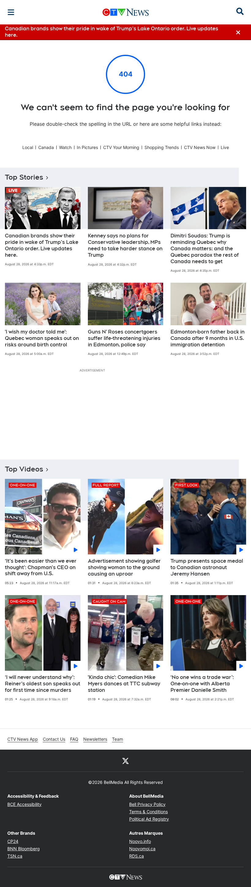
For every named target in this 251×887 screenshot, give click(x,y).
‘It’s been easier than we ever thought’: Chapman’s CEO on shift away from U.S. (41, 567)
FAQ (74, 739)
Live (225, 147)
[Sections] (11, 12)
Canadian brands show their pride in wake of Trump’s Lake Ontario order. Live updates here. (41, 245)
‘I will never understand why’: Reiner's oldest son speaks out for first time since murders (42, 683)
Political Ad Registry (149, 819)
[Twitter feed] (125, 760)
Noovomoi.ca (142, 848)
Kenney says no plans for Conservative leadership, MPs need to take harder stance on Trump (125, 245)
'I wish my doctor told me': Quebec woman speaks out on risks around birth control (42, 338)
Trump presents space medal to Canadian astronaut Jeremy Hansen (206, 567)
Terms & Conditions (148, 811)
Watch (65, 147)
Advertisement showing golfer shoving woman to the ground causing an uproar (124, 567)
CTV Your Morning (121, 147)
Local (27, 147)
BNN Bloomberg (23, 848)
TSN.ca (14, 856)
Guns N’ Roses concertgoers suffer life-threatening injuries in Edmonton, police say (124, 338)
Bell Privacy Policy (147, 804)
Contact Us (54, 739)
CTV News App (22, 739)
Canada (46, 147)
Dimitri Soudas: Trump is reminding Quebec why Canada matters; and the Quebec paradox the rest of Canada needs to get (204, 248)
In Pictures (87, 147)
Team (117, 739)
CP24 (12, 841)
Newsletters (95, 739)
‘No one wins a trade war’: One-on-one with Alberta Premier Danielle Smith (202, 683)
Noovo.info (140, 841)
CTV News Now (199, 147)
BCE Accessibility (24, 804)
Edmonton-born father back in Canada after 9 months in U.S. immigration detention (207, 338)
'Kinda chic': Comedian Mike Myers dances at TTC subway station (124, 683)
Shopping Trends (161, 147)
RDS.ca (136, 856)
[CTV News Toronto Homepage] (126, 12)
